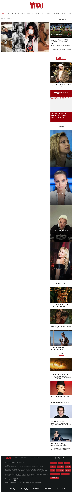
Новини (54, 462)
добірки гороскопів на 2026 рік (61, 85)
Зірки (60, 462)
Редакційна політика (36, 482)
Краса (67, 462)
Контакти (24, 457)
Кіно (53, 470)
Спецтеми (9, 18)
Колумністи (55, 477)
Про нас (17, 457)
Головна (3, 18)
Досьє (61, 126)
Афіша (61, 354)
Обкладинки (55, 474)
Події (53, 466)
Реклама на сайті (34, 457)
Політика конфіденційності (25, 482)
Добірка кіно (61, 283)
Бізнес (68, 470)
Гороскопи (65, 474)
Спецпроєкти (61, 19)
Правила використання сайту (11, 482)
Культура (60, 466)
